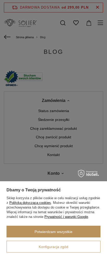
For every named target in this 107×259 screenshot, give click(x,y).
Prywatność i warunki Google (66, 217)
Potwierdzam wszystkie (53, 232)
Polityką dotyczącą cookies (30, 203)
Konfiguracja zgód (53, 247)
